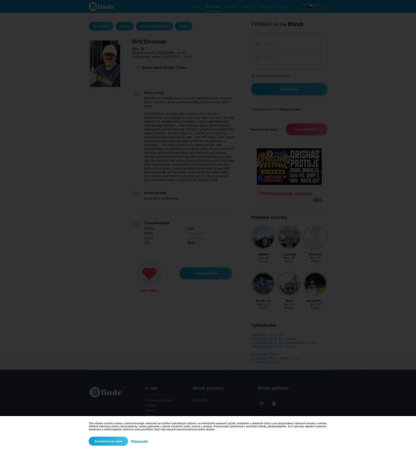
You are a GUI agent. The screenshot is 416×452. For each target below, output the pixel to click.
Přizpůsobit (139, 441)
